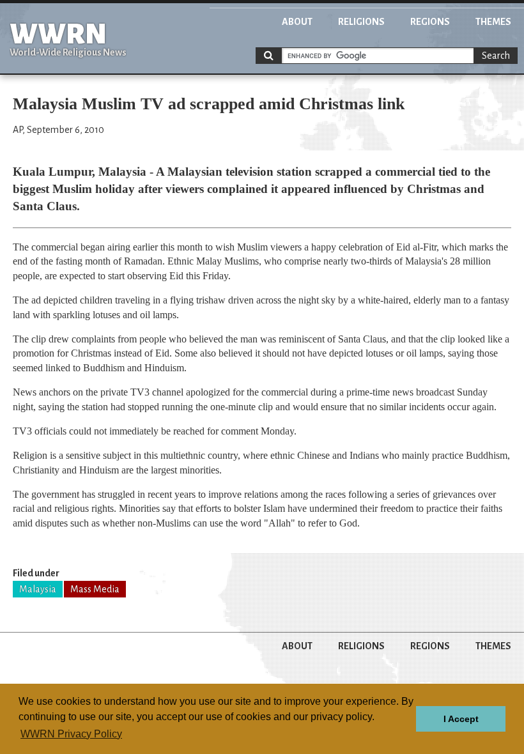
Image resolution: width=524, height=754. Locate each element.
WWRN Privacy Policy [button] (71, 733)
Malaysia (37, 589)
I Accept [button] (461, 719)
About (297, 22)
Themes (493, 22)
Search (496, 55)
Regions (430, 22)
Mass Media (94, 589)
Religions (361, 22)
